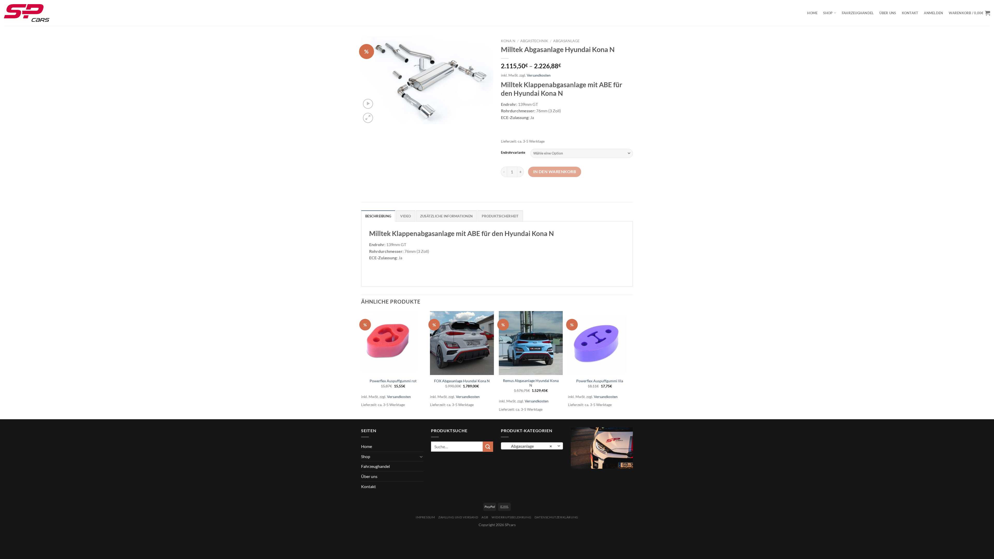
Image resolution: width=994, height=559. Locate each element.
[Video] (368, 104)
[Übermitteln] (488, 447)
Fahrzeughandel (858, 13)
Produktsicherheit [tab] (500, 216)
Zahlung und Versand (458, 517)
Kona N (508, 41)
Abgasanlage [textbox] (529, 446)
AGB (484, 517)
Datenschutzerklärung (556, 517)
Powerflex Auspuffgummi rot (393, 381)
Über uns (887, 13)
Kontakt (910, 13)
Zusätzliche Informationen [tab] (446, 216)
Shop (827, 13)
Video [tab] (405, 216)
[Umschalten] (421, 456)
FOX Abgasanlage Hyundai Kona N (462, 381)
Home (812, 13)
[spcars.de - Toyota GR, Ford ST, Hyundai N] (26, 13)
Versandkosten (539, 75)
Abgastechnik (534, 41)
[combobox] (532, 446)
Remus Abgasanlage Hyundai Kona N (531, 383)
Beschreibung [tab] (378, 216)
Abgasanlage (566, 41)
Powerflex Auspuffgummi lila (599, 381)
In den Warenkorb (554, 171)
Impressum (425, 517)
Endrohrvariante (513, 153)
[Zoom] (368, 118)
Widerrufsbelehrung (511, 517)
